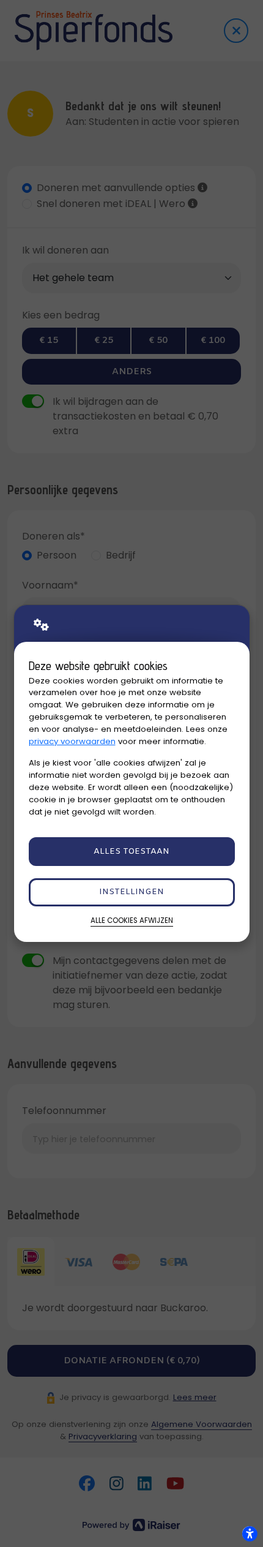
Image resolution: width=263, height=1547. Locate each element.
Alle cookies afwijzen (132, 920)
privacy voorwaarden (72, 741)
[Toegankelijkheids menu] (249, 1533)
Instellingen (131, 892)
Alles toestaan (131, 851)
